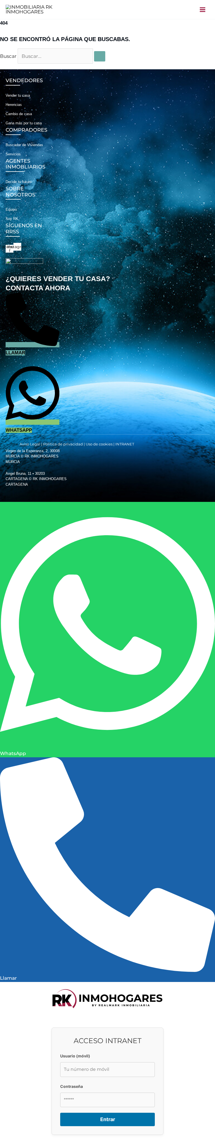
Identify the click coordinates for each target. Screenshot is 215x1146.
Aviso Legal (30, 444)
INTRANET (124, 444)
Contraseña (71, 1086)
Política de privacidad (63, 444)
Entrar (107, 1119)
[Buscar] (99, 56)
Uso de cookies (99, 444)
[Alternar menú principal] (203, 9)
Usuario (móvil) (75, 1056)
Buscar (8, 56)
